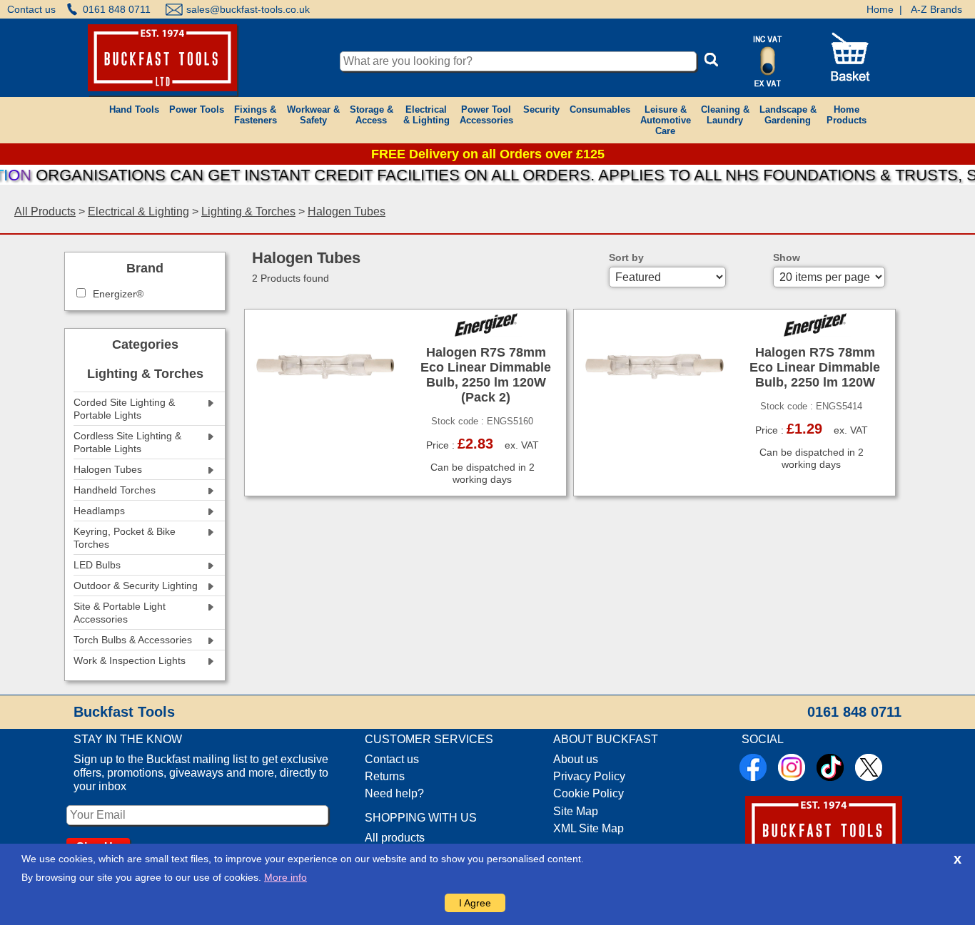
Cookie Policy (588, 793)
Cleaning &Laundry (725, 115)
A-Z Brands (936, 9)
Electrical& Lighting (426, 115)
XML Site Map (588, 828)
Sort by (626, 257)
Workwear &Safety (313, 115)
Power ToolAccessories (486, 115)
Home (880, 9)
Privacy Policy (589, 776)
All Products (45, 211)
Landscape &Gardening (788, 115)
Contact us (31, 9)
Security (541, 109)
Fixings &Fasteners (255, 115)
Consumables (600, 109)
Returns (385, 776)
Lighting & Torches (248, 211)
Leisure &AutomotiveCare (665, 120)
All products (395, 838)
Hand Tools (134, 109)
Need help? (394, 793)
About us (575, 759)
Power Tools (196, 109)
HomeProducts (847, 115)
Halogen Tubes (346, 211)
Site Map (575, 811)
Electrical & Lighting (138, 211)
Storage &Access (371, 115)
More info (285, 877)
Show (786, 257)
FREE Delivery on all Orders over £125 (488, 154)
